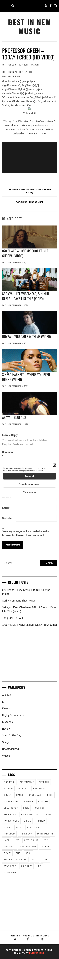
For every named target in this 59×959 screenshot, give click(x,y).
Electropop (11, 808)
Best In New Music (29, 26)
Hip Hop (16, 76)
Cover (7, 795)
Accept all (29, 476)
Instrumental (45, 834)
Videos (29, 71)
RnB (18, 853)
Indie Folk (33, 827)
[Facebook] (50, 5)
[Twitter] (46, 5)
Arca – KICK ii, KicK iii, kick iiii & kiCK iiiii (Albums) (29, 624)
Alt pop (8, 788)
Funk (48, 814)
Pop (46, 840)
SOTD (34, 859)
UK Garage (10, 872)
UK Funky (26, 866)
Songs (5, 742)
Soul (45, 859)
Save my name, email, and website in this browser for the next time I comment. (26, 533)
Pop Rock (9, 847)
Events (6, 708)
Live (16, 840)
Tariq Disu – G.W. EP (13, 617)
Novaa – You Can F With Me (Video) (26, 336)
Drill (50, 795)
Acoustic (9, 782)
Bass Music (39, 788)
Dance (19, 795)
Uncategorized (18, 71)
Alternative (27, 782)
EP (3, 701)
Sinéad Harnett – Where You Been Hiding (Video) (26, 377)
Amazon (41, 133)
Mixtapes (7, 721)
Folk (26, 808)
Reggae (45, 847)
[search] (12, 6)
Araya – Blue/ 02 (14, 417)
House (7, 827)
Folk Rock (10, 814)
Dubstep (28, 801)
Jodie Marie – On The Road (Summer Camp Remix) (29, 191)
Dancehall (35, 795)
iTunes (29, 133)
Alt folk (44, 782)
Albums (6, 694)
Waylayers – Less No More (29, 202)
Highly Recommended (14, 715)
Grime (27, 821)
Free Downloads (31, 814)
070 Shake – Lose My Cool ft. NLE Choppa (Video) (25, 253)
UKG (39, 866)
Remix (7, 853)
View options (29, 492)
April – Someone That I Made (19, 600)
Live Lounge (31, 840)
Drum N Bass (11, 801)
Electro (43, 801)
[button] (54, 465)
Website (7, 518)
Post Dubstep (28, 847)
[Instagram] (55, 5)
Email (6, 507)
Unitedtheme (37, 953)
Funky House (11, 821)
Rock (28, 853)
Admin (36, 64)
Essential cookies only (29, 484)
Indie (19, 827)
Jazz (6, 840)
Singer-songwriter (15, 859)
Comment (8, 454)
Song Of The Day (11, 735)
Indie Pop (9, 834)
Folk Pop (39, 808)
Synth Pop (10, 866)
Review (6, 728)
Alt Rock (23, 788)
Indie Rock (26, 834)
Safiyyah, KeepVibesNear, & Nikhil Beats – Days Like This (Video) (25, 296)
